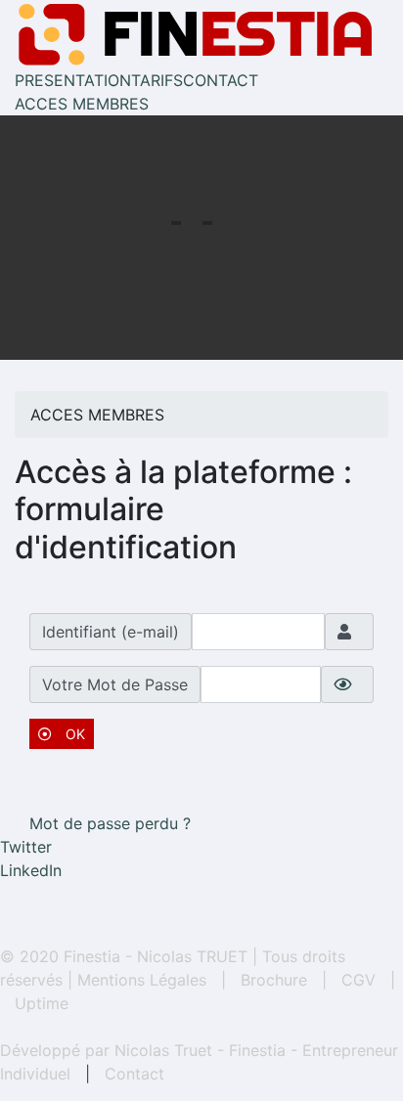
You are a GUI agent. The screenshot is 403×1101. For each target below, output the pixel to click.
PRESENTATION (73, 80)
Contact (134, 1073)
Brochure (274, 980)
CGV (358, 980)
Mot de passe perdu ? (110, 823)
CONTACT (220, 80)
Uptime (41, 1003)
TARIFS (157, 80)
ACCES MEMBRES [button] (82, 103)
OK (73, 734)
